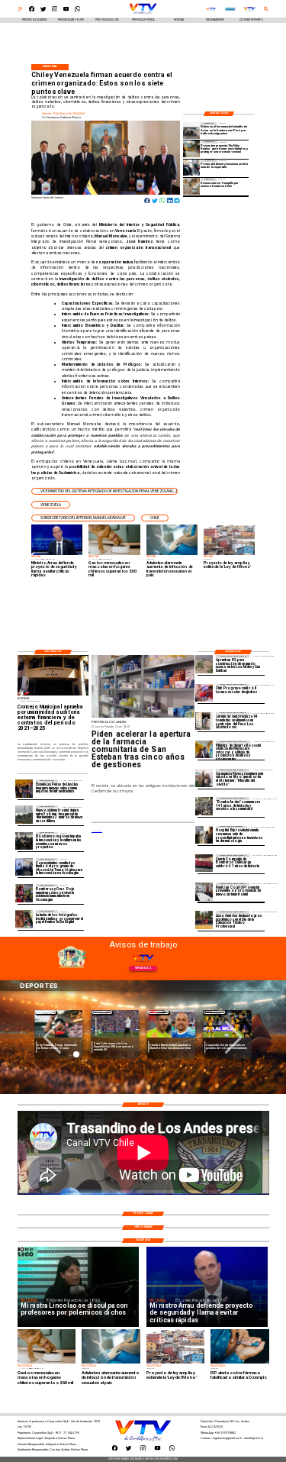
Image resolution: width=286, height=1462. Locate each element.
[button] (104, 491)
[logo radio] (230, 9)
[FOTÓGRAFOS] (24, 919)
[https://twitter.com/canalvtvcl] (43, 10)
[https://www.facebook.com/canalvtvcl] (32, 10)
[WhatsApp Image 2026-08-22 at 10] (24, 788)
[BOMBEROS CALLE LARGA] (204, 863)
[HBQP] (204, 835)
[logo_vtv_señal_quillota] (210, 9)
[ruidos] (191, 148)
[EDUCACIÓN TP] (204, 919)
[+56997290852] (78, 10)
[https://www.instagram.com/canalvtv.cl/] (55, 10)
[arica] (191, 130)
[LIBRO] (204, 777)
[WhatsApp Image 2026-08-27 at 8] (204, 749)
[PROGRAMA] (24, 867)
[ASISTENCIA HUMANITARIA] (24, 893)
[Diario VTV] (21, 10)
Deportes (45, 1012)
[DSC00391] (24, 841)
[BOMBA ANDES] (204, 806)
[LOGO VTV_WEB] (143, 13)
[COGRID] (204, 891)
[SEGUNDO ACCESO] (204, 664)
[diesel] (191, 168)
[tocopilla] (191, 186)
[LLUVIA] (24, 814)
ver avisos (143, 968)
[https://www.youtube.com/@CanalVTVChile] (66, 10)
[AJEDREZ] (204, 693)
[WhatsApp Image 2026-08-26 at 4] (204, 721)
